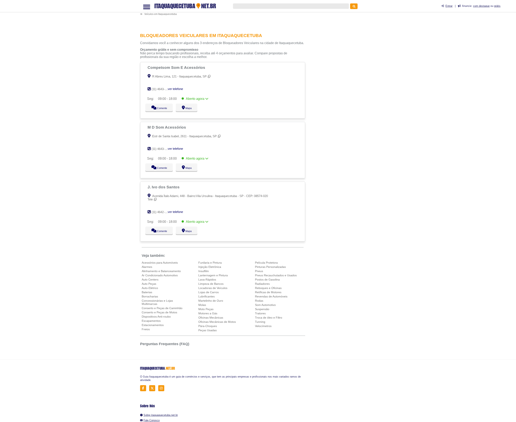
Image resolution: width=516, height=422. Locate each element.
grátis (497, 5)
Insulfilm (203, 271)
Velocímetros (263, 326)
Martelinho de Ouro (210, 300)
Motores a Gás (207, 313)
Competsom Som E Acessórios (177, 67)
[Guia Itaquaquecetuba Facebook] (144, 388)
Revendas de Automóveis (271, 296)
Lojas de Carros (208, 292)
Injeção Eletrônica (209, 266)
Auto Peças (149, 283)
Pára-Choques (207, 326)
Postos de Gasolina (267, 279)
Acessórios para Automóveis (160, 262)
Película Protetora (266, 262)
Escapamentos (151, 320)
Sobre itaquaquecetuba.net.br (161, 415)
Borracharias (150, 296)
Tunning (260, 321)
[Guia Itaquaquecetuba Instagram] (162, 388)
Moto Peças (205, 309)
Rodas (259, 300)
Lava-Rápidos (207, 279)
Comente (159, 108)
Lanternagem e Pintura (213, 275)
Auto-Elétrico (150, 288)
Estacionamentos (153, 325)
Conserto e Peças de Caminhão (162, 308)
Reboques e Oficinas (268, 288)
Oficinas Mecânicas (210, 317)
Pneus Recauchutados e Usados (276, 275)
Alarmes (147, 266)
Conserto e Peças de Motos (159, 312)
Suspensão (262, 309)
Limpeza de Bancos (211, 283)
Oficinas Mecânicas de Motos (217, 321)
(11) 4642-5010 (161, 212)
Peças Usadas (207, 330)
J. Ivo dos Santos (164, 187)
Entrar (449, 5)
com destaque (481, 5)
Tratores (260, 313)
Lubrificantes (206, 296)
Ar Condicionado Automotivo (160, 275)
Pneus (259, 271)
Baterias (147, 292)
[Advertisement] (224, 14)
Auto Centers (150, 279)
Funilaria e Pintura (210, 262)
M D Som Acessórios (167, 127)
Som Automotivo (265, 304)
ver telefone (175, 89)
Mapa (187, 108)
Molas (202, 304)
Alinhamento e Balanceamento (161, 271)
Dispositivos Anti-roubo (156, 316)
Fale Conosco (152, 420)
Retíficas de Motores (268, 292)
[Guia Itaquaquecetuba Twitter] (153, 388)
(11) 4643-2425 (161, 89)
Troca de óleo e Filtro (268, 317)
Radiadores (262, 283)
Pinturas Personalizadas (270, 266)
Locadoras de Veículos (212, 288)
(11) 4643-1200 (161, 149)
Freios (146, 329)
